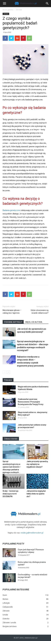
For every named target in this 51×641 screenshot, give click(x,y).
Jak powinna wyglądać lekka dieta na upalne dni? (36, 493)
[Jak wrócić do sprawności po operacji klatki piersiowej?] (9, 331)
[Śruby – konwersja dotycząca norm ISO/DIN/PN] (14, 481)
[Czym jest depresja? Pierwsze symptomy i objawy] (9, 552)
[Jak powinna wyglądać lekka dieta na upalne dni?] (38, 481)
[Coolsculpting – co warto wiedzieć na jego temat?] (9, 577)
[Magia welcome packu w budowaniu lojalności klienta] (9, 389)
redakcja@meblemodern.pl (32, 532)
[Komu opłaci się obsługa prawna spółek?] (9, 565)
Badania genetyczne (11, 210)
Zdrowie (19, 10)
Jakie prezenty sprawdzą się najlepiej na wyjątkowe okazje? (37, 464)
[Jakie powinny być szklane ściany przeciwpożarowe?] (9, 428)
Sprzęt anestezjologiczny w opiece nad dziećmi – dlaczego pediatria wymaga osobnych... (12, 466)
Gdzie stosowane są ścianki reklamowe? (39, 311)
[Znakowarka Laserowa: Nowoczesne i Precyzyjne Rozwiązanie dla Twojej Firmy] (9, 402)
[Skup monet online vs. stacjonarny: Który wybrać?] (9, 415)
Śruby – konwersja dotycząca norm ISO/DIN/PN (10, 493)
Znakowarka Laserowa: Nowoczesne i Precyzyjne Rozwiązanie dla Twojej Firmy (30, 401)
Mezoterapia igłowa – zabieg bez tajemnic (12, 311)
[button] (47, 3)
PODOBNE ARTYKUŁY (13, 322)
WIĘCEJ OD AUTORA (33, 322)
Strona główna (8, 10)
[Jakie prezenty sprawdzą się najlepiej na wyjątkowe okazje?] (38, 451)
